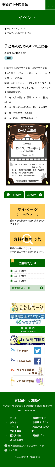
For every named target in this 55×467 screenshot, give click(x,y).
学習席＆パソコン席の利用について (40, 426)
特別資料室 (15, 435)
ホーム (7, 28)
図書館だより (39, 418)
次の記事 (31, 194)
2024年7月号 (20, 276)
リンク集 (12, 450)
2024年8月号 (20, 271)
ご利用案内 (15, 431)
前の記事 (16, 194)
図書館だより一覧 (21, 288)
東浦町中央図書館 (15, 5)
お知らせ (14, 422)
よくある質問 (16, 440)
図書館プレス (39, 435)
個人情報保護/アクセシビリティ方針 (26, 445)
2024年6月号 (20, 281)
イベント (18, 28)
